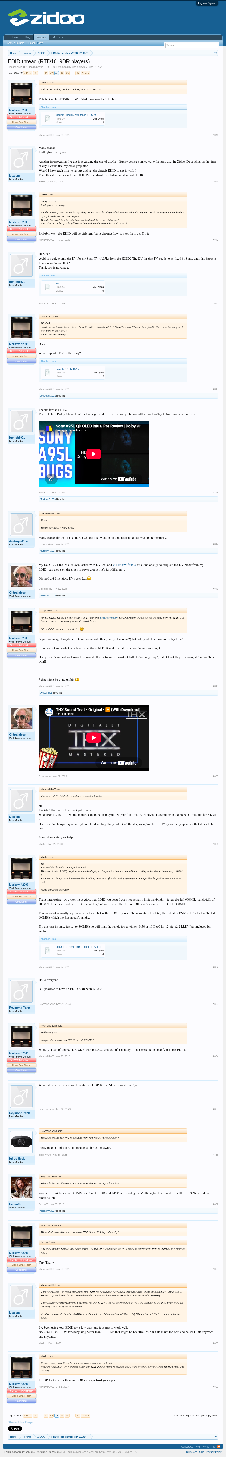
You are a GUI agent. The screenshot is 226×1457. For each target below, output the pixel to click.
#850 (215, 776)
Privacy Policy (214, 1452)
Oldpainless (17, 592)
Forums (41, 37)
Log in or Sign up (207, 3)
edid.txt (60, 283)
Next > (85, 73)
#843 (215, 239)
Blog (27, 37)
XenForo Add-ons (77, 1452)
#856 (215, 1154)
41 (46, 73)
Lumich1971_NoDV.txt (68, 369)
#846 (215, 492)
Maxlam (14, 175)
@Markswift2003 (124, 565)
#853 (215, 1004)
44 (62, 73)
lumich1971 (17, 281)
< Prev (27, 73)
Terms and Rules (195, 1452)
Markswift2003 (79, 67)
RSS (218, 1446)
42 (51, 73)
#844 (215, 303)
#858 (215, 1269)
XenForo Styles (97, 1452)
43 (56, 73)
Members (58, 37)
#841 (215, 135)
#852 (215, 967)
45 (67, 73)
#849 (215, 686)
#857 (215, 1204)
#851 (215, 844)
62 (78, 73)
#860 (215, 1386)
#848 (215, 588)
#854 (215, 1056)
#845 (215, 389)
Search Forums (15, 43)
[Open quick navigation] (215, 53)
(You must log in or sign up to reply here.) (196, 1415)
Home (15, 37)
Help (198, 1446)
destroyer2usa (48, 395)
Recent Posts (35, 43)
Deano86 (15, 1204)
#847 (215, 544)
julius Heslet (17, 1158)
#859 (215, 1343)
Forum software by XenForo (34, 1452)
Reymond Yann (19, 1007)
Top (213, 1446)
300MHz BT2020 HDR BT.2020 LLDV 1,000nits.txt (83, 947)
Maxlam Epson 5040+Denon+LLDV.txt (76, 115)
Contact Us (187, 1446)
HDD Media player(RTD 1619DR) (41, 67)
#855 (215, 1109)
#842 (215, 181)
